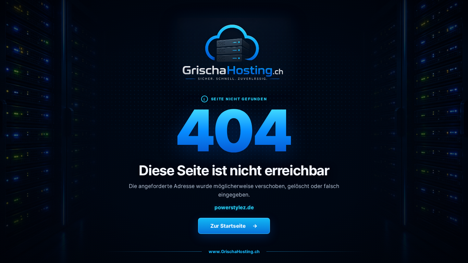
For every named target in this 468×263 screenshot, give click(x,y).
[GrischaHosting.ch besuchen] (234, 52)
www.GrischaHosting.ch (234, 251)
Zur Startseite (234, 226)
